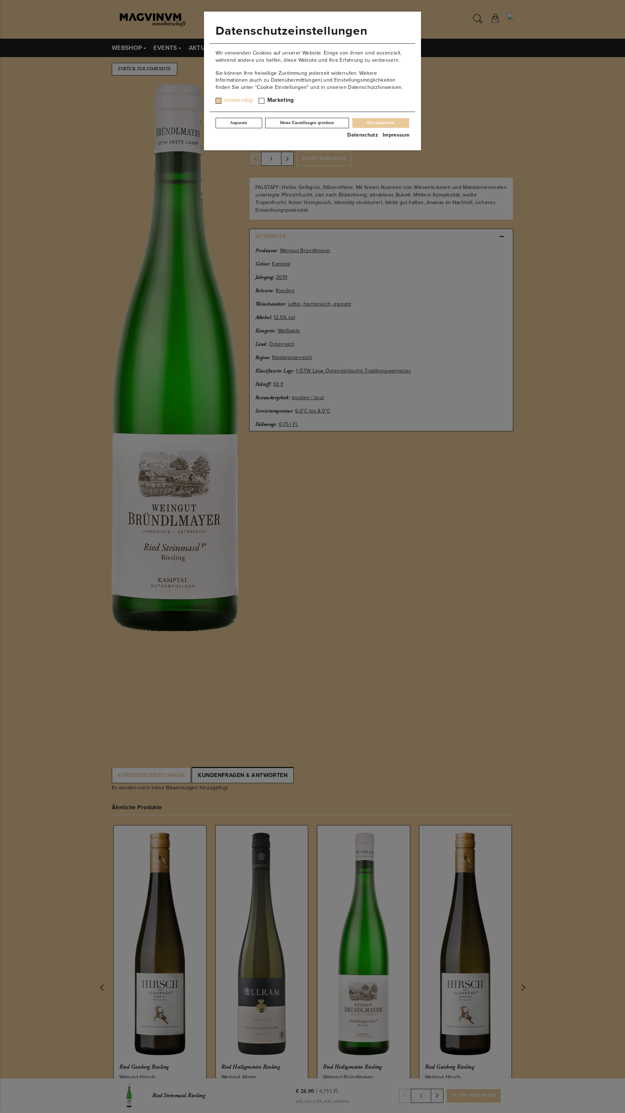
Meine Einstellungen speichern (307, 122)
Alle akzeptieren (381, 122)
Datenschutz (362, 134)
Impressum (396, 134)
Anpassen (238, 122)
